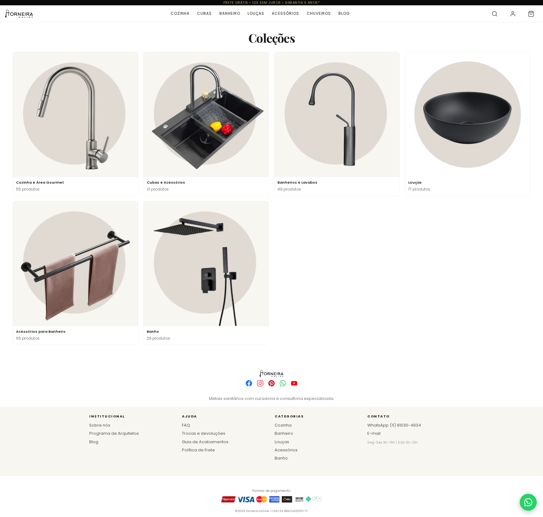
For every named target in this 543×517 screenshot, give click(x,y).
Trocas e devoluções (203, 433)
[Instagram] (260, 383)
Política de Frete (198, 450)
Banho (281, 458)
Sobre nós (99, 425)
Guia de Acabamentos (205, 442)
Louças (256, 13)
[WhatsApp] (283, 383)
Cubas (204, 13)
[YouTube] (294, 383)
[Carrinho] (531, 14)
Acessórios (285, 13)
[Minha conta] (513, 14)
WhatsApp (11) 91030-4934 (394, 425)
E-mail (374, 433)
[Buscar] (495, 14)
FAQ (186, 425)
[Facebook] (249, 383)
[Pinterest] (271, 383)
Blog (344, 13)
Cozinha (180, 13)
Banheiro (229, 13)
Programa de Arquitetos (114, 433)
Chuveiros (319, 13)
